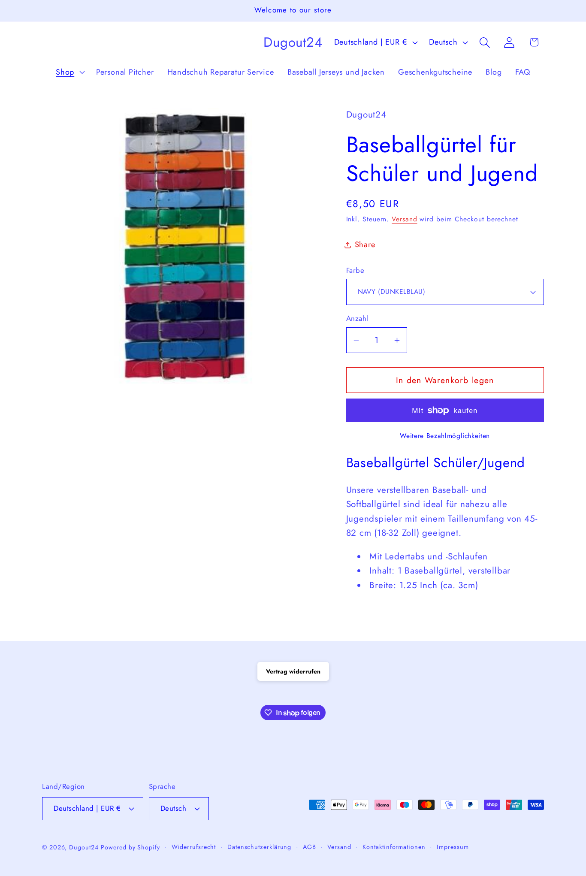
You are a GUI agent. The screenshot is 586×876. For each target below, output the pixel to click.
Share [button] (365, 244)
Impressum (452, 846)
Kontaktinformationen (393, 846)
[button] (69, 72)
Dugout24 (83, 847)
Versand (404, 219)
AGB (309, 846)
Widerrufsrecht (194, 846)
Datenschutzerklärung (259, 846)
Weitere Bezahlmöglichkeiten (445, 436)
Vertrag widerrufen (293, 671)
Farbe (355, 270)
